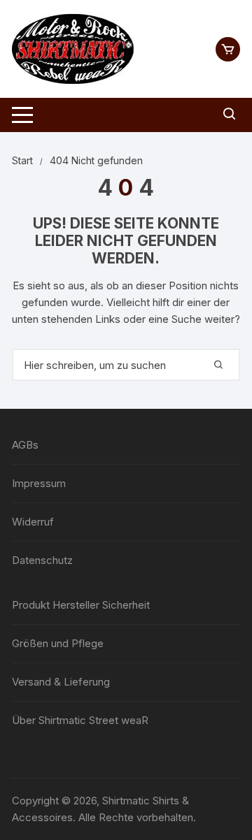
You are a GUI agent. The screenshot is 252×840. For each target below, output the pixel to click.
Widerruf (33, 521)
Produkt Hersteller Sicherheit (81, 604)
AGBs (25, 444)
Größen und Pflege (58, 643)
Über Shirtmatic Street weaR (80, 720)
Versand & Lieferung (61, 681)
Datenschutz (42, 560)
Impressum (39, 483)
